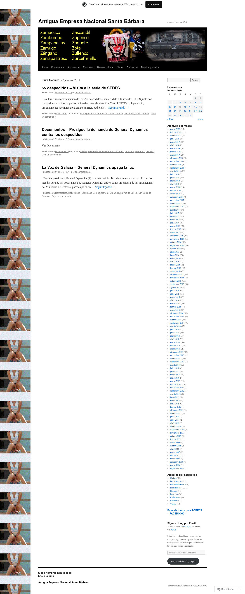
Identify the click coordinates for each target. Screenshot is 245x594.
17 (170, 111)
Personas (174, 494)
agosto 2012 (175, 393)
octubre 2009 (175, 435)
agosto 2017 (175, 209)
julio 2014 (174, 329)
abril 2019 (174, 145)
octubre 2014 (175, 319)
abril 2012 (174, 403)
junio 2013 (174, 371)
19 (180, 111)
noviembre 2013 (177, 355)
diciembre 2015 (176, 274)
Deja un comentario (51, 154)
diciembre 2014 (176, 313)
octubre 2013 (175, 358)
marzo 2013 (175, 380)
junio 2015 (174, 293)
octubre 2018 (175, 164)
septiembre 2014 (177, 322)
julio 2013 (174, 368)
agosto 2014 (175, 326)
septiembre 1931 (177, 468)
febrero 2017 (175, 229)
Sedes (146, 113)
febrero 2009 (175, 439)
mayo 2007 (175, 452)
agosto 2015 (175, 287)
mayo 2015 (175, 296)
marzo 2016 (175, 264)
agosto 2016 (175, 248)
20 (185, 111)
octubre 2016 (175, 242)
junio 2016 (174, 254)
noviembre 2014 (177, 316)
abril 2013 (174, 377)
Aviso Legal (185, 526)
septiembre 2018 (177, 167)
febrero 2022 (175, 132)
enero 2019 (175, 154)
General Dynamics (133, 113)
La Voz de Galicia (128, 192)
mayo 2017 (175, 219)
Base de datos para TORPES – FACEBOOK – (184, 511)
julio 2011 (174, 416)
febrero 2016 (175, 267)
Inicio (45, 67)
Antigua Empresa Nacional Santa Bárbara (91, 21)
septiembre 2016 (177, 245)
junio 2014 (174, 332)
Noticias (173, 490)
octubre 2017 (175, 203)
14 (190, 106)
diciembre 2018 (176, 158)
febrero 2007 (175, 455)
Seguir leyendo (118, 107)
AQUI (173, 529)
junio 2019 (174, 138)
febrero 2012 (175, 406)
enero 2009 (175, 442)
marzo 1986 (175, 464)
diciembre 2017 (176, 196)
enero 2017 (175, 232)
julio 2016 (174, 251)
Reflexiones (61, 113)
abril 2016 (174, 261)
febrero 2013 (175, 384)
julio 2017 (174, 212)
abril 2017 (174, 222)
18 (175, 111)
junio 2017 (174, 216)
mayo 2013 (175, 374)
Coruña (96, 192)
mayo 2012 (175, 400)
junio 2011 (174, 419)
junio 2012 (174, 397)
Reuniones (174, 500)
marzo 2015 (175, 303)
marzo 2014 (175, 342)
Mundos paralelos (150, 67)
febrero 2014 (175, 345)
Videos (173, 503)
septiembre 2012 (177, 390)
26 (180, 115)
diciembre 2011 (176, 410)
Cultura (173, 477)
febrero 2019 (175, 151)
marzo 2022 (175, 128)
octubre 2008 (175, 445)
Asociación (73, 67)
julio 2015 (174, 290)
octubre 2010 (175, 426)
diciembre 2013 (176, 351)
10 (170, 106)
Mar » (200, 119)
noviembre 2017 (177, 200)
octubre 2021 (175, 135)
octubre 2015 (175, 280)
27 (185, 115)
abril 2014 (174, 338)
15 (195, 106)
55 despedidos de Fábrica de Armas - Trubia (101, 113)
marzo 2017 (175, 225)
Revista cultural (105, 67)
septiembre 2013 (177, 361)
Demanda (129, 151)
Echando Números (178, 484)
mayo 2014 (175, 335)
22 (195, 111)
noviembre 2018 (177, 161)
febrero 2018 (175, 190)
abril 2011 (174, 422)
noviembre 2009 (177, 432)
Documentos (57, 67)
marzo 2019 (175, 148)
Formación (132, 67)
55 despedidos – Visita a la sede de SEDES (81, 87)
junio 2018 (174, 177)
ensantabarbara (83, 92)
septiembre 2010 (177, 429)
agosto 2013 (175, 364)
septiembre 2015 (177, 284)
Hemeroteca (61, 192)
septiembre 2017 (177, 206)
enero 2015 (175, 309)
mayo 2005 (175, 458)
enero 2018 (175, 193)
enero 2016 (175, 271)
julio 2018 (174, 174)
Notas (120, 67)
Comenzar (153, 4)
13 (185, 106)
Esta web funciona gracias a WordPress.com (187, 585)
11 (175, 106)
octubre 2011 (175, 413)
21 (190, 111)
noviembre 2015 (177, 277)
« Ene (170, 119)
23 (200, 111)
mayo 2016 (175, 258)
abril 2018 (174, 183)
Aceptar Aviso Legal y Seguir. (183, 561)
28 (190, 115)
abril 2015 (174, 300)
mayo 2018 (175, 180)
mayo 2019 (175, 141)
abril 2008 (174, 448)
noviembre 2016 (177, 238)
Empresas (88, 67)
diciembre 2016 (176, 235)
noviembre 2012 (177, 387)
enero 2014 (175, 348)
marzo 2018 (175, 187)
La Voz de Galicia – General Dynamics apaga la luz (88, 167)
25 (175, 115)
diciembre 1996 (176, 461)
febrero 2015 (175, 306)
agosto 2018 (175, 170)
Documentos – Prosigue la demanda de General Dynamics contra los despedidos (95, 132)
